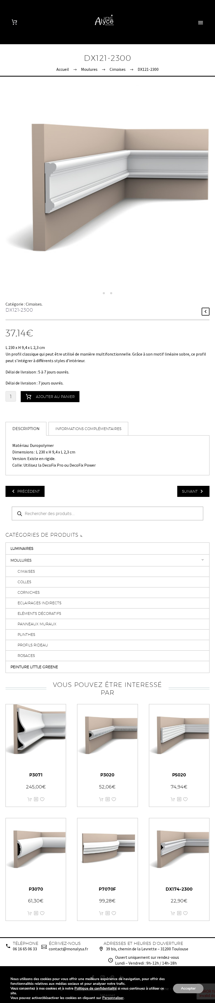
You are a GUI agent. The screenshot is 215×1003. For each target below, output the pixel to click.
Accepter (188, 988)
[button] (104, 293)
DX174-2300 (179, 889)
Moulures (20, 560)
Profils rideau (33, 645)
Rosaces (26, 655)
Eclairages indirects (39, 603)
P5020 (179, 774)
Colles (24, 582)
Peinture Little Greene (34, 667)
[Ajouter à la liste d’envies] (42, 799)
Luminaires (21, 548)
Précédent (28, 491)
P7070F (107, 889)
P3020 (107, 774)
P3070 (36, 889)
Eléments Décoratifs (39, 613)
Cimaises (34, 304)
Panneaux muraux (37, 624)
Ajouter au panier (55, 397)
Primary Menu (200, 23)
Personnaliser (112, 998)
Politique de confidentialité (95, 988)
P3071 (35, 774)
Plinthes (26, 634)
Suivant (190, 491)
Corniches (29, 592)
